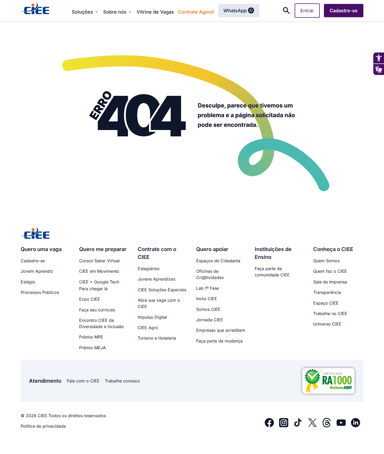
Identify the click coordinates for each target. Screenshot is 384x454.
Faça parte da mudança (219, 341)
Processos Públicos (40, 292)
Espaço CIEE (326, 303)
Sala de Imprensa (330, 281)
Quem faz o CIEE (330, 271)
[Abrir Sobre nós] (130, 11)
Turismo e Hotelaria (157, 338)
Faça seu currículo (97, 309)
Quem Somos (326, 260)
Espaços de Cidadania (218, 260)
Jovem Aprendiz (37, 271)
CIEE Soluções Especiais (162, 289)
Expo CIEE (89, 299)
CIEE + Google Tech (99, 281)
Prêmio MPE (91, 337)
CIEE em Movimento (99, 271)
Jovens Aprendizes (156, 279)
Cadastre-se (33, 260)
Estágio (28, 281)
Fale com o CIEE (83, 380)
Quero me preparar (102, 249)
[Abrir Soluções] (96, 11)
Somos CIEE (208, 309)
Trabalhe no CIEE (330, 313)
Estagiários (148, 268)
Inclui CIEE (206, 298)
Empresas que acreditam (220, 330)
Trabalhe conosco (122, 380)
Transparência (327, 292)
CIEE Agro (148, 327)
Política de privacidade (43, 426)
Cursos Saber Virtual (99, 260)
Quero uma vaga (41, 249)
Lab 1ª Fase (207, 288)
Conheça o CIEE (333, 249)
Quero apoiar (212, 249)
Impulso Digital (152, 317)
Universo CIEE (327, 324)
